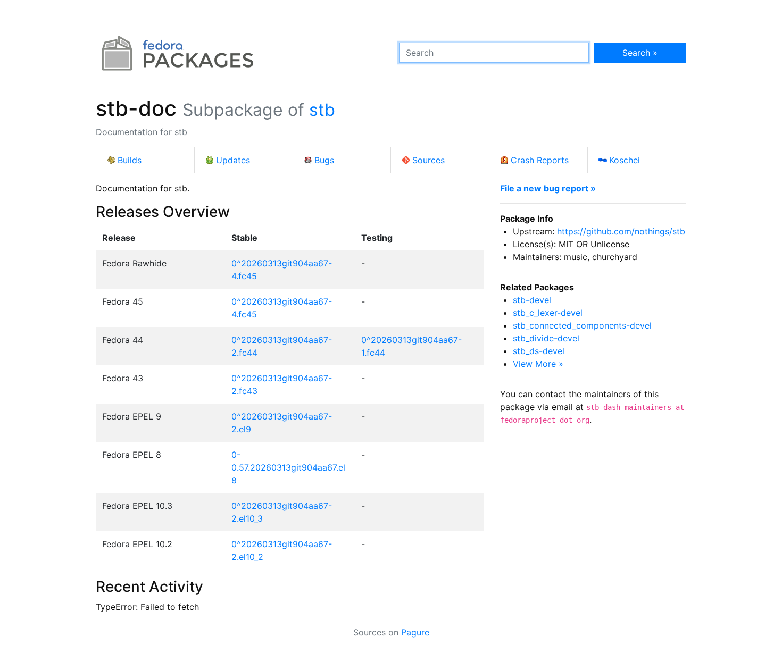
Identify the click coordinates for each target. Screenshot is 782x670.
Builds (130, 160)
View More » (538, 363)
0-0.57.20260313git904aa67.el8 (288, 467)
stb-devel (532, 300)
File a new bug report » (548, 188)
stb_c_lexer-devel (548, 312)
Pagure (415, 632)
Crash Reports (540, 160)
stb (322, 109)
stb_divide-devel (546, 338)
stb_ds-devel (538, 351)
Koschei (624, 160)
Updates (233, 160)
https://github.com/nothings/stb (621, 231)
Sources (428, 160)
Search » (640, 52)
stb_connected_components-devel (582, 325)
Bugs (324, 160)
